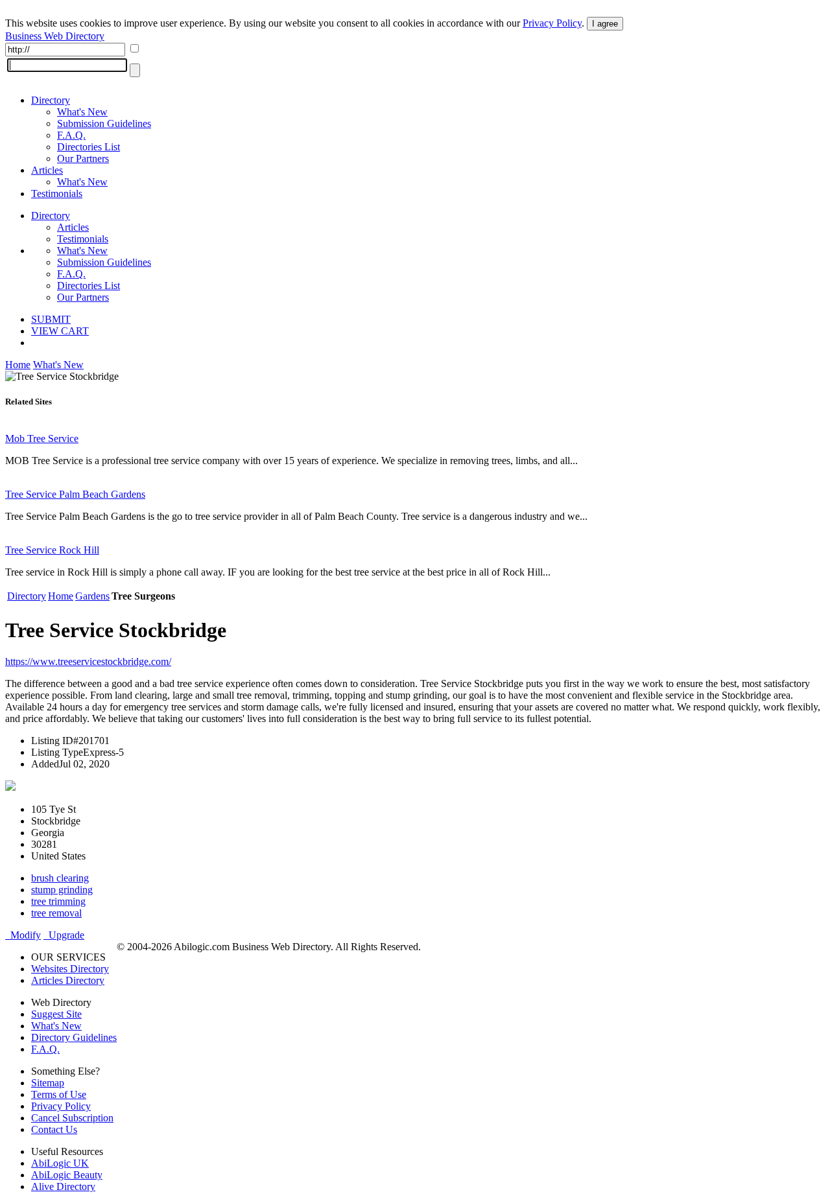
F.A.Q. (71, 135)
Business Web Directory (54, 35)
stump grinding (62, 889)
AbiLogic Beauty (66, 1174)
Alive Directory (63, 1186)
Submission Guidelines (104, 123)
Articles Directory (67, 980)
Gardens (92, 596)
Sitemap (47, 1082)
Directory (50, 100)
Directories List (88, 146)
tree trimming (58, 901)
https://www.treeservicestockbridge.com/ (88, 661)
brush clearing (60, 877)
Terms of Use (58, 1094)
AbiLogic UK (60, 1163)
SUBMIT (51, 319)
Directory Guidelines (74, 1037)
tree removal (56, 912)
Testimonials (56, 193)
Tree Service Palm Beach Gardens (75, 494)
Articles (47, 170)
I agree (605, 24)
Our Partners (83, 158)
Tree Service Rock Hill (52, 549)
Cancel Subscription (72, 1117)
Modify (23, 934)
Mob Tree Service (41, 438)
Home (17, 364)
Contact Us (54, 1129)
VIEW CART (60, 330)
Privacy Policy (552, 23)
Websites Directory (70, 968)
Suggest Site (56, 1014)
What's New (82, 111)
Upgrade (63, 934)
